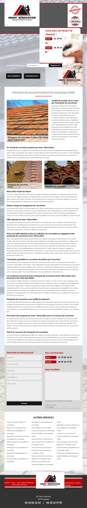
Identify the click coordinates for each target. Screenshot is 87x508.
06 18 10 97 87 (65, 362)
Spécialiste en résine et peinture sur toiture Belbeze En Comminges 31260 (68, 428)
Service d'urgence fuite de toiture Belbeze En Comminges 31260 (67, 443)
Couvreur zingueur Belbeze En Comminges (16, 423)
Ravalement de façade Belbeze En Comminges (17, 460)
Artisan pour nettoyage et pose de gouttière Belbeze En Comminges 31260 (67, 456)
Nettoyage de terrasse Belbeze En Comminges (17, 449)
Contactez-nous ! (32, 76)
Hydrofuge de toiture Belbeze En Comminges (42, 423)
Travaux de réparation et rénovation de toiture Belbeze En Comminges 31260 (43, 433)
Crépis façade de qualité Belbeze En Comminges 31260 (68, 449)
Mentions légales (19, 485)
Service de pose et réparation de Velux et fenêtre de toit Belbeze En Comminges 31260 (43, 442)
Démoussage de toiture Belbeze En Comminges (18, 443)
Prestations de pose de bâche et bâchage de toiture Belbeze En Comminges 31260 (42, 450)
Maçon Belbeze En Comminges (41, 428)
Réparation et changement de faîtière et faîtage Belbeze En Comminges (16, 430)
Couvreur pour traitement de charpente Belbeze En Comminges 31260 (68, 436)
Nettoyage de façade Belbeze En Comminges (17, 454)
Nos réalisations (14, 76)
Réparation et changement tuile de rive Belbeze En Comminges (18, 438)
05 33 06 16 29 (65, 357)
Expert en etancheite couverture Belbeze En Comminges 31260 (42, 457)
